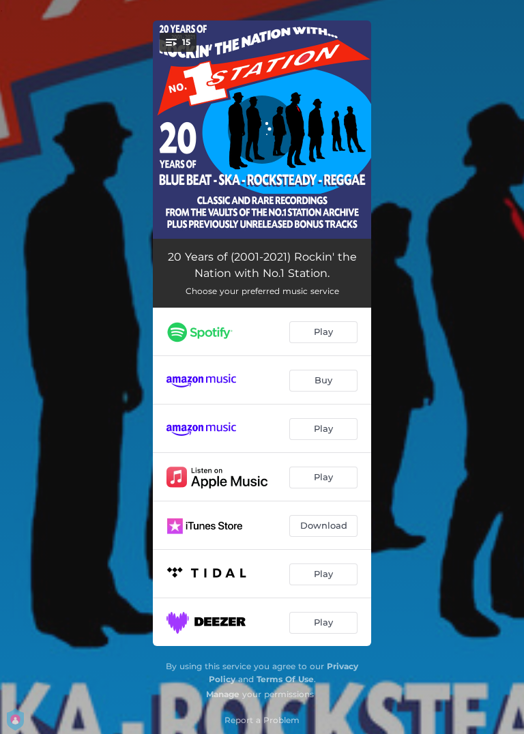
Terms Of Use (285, 679)
